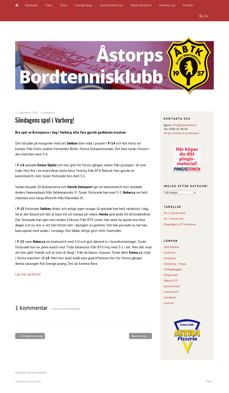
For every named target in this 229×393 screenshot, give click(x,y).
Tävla (63, 5)
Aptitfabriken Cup (111, 5)
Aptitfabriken (171, 247)
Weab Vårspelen (141, 5)
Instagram (170, 258)
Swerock (169, 303)
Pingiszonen (171, 275)
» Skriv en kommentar (65, 309)
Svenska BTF (171, 292)
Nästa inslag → (140, 336)
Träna (48, 5)
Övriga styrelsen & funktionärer (181, 133)
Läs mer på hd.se (27, 274)
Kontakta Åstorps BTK (28, 381)
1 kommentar (47, 112)
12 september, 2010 (26, 112)
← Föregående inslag (30, 336)
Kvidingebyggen (173, 269)
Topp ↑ (210, 381)
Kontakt (188, 5)
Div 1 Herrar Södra (175, 213)
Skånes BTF (171, 280)
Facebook (31, 5)
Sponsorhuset (172, 286)
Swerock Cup (167, 5)
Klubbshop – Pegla (175, 264)
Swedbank (170, 297)
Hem (18, 5)
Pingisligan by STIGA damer (180, 224)
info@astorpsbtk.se (184, 125)
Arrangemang (83, 5)
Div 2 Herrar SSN (174, 218)
